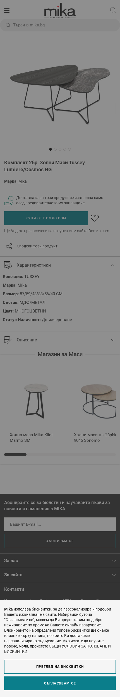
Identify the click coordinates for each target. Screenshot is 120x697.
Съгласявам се (60, 683)
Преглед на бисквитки (60, 667)
